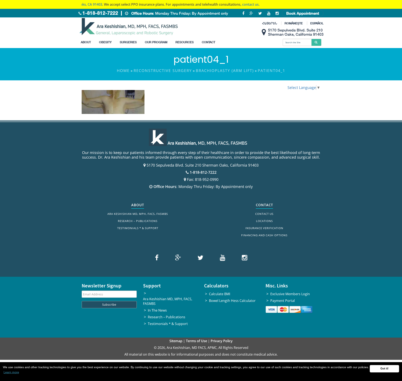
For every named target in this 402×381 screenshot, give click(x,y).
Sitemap (175, 341)
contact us (240, 4)
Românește (294, 23)
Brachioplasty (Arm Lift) (225, 70)
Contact (208, 42)
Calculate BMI (219, 294)
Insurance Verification (264, 228)
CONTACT (264, 205)
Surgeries (128, 42)
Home (123, 70)
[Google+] (177, 258)
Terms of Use (196, 341)
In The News (157, 310)
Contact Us (264, 214)
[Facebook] (157, 258)
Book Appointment (302, 13)
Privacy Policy (222, 341)
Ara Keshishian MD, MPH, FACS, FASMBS (137, 214)
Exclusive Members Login (290, 294)
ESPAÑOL (316, 23)
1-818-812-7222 (100, 13)
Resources (184, 42)
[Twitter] (199, 258)
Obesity (105, 42)
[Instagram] (243, 258)
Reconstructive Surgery (163, 70)
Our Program (156, 42)
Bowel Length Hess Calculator (232, 300)
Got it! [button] (384, 368)
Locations (264, 221)
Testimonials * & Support (137, 228)
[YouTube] (222, 258)
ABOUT (137, 205)
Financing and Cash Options (264, 235)
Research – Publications (137, 221)
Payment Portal (282, 300)
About (86, 42)
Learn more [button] (11, 372)
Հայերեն (269, 23)
